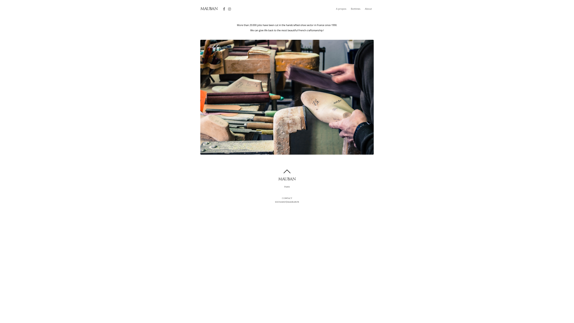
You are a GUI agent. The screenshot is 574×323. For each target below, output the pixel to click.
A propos (341, 8)
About (368, 8)
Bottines (355, 8)
